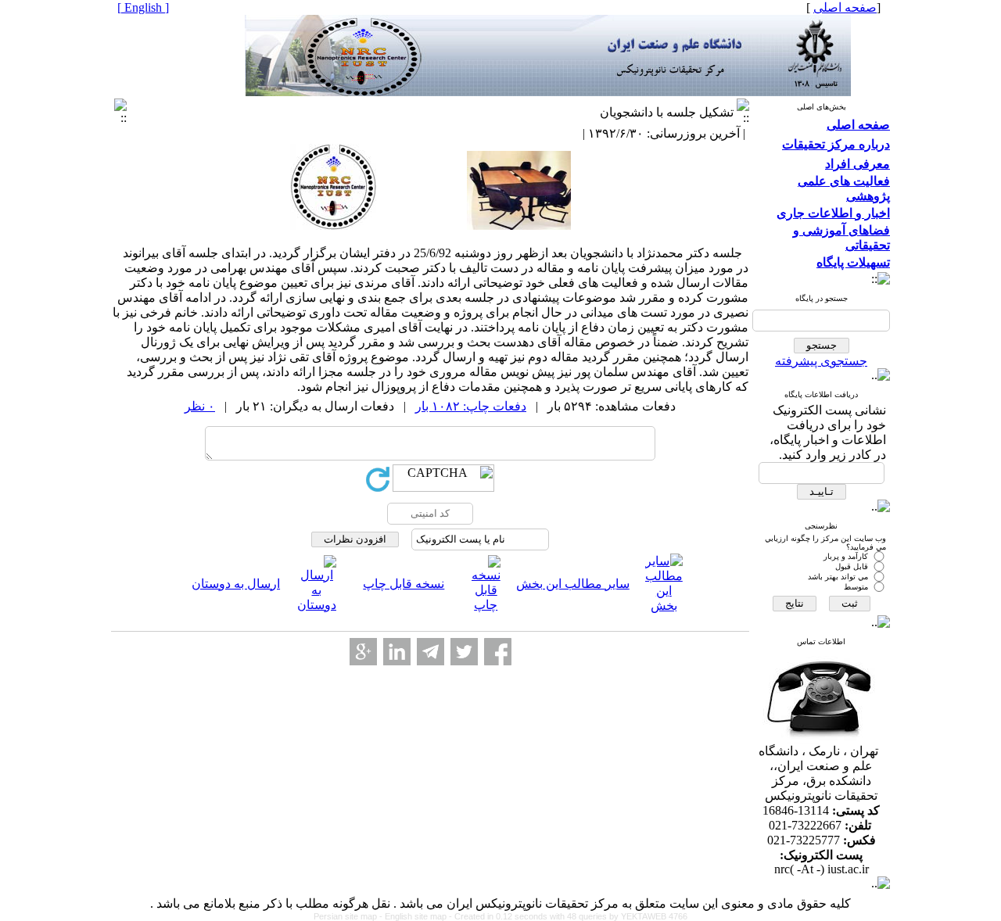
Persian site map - (349, 916)
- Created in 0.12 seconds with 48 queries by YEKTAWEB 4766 (568, 916)
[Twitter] (464, 651)
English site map (417, 916)
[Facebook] (497, 651)
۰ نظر (200, 406)
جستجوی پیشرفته (821, 360)
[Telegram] (430, 651)
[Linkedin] (397, 651)
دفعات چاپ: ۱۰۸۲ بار (470, 406)
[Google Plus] (363, 651)
